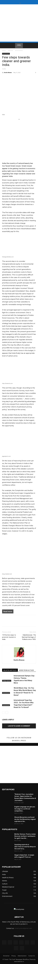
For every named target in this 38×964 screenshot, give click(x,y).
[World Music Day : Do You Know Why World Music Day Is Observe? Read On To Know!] (7, 690)
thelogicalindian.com (8, 257)
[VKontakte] (16, 948)
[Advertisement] (19, 23)
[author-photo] (19, 657)
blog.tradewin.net (7, 574)
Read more (7, 611)
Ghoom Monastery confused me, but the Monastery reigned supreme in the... (25, 819)
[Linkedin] (16, 942)
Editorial (10, 50)
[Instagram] (10, 942)
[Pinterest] (27, 942)
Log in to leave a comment (19, 726)
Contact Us (31, 956)
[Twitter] (33, 942)
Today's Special (7, 680)
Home (4, 50)
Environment (19, 50)
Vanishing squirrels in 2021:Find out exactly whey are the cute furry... (25, 847)
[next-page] (6, 712)
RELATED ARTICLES (10, 670)
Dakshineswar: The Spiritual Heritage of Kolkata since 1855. (29, 637)
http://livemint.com (7, 383)
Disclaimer (6, 956)
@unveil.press (19, 740)
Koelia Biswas (8, 72)
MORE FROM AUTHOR (26, 670)
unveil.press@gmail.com (23, 928)
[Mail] (21, 942)
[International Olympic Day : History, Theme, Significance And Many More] (7, 678)
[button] (3, 45)
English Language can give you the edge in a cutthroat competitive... (24, 809)
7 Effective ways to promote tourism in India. (9, 637)
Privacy (14, 956)
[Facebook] (4, 942)
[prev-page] (3, 712)
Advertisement (22, 956)
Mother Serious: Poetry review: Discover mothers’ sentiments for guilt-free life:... (25, 836)
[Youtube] (22, 948)
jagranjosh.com (6, 456)
